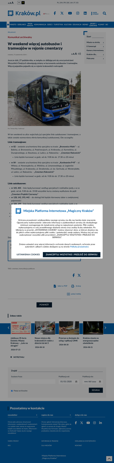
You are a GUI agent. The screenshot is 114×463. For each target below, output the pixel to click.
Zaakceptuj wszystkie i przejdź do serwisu (71, 255)
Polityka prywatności (79, 247)
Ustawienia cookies (28, 255)
